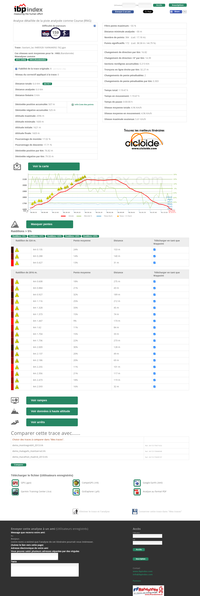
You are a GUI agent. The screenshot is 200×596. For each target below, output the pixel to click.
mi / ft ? (47, 84)
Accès (159, 5)
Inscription (178, 5)
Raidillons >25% (90, 236)
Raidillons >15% (54, 236)
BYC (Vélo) (21, 60)
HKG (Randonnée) (38, 60)
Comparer (18, 465)
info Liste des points (84, 104)
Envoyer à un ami (123, 12)
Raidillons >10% (36, 236)
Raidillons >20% (72, 236)
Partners (137, 580)
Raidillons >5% (19, 236)
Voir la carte (41, 166)
